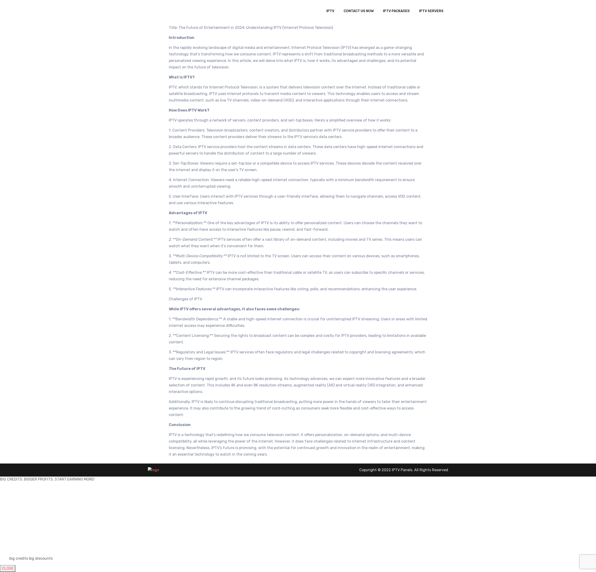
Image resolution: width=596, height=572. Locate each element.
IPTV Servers (431, 11)
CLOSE (8, 568)
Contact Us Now (359, 11)
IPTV (330, 11)
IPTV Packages (396, 11)
